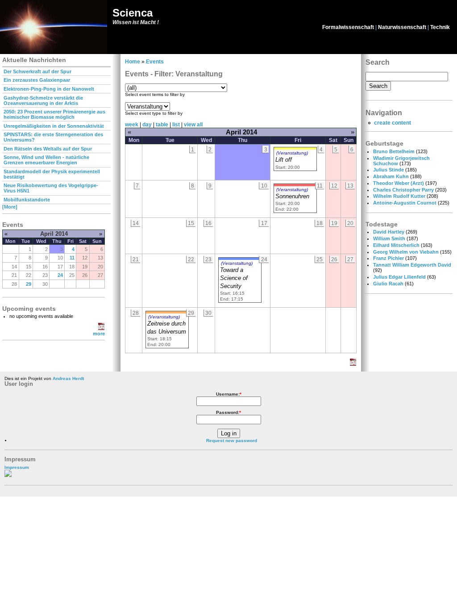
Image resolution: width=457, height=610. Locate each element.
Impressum (16, 467)
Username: (228, 394)
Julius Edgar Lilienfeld (399, 277)
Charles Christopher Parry (403, 189)
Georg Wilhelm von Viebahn (406, 252)
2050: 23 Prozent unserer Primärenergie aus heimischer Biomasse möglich (54, 114)
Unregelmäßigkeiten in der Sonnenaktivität (54, 126)
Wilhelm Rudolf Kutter (399, 196)
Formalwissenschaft (348, 27)
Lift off (283, 160)
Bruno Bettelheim (394, 151)
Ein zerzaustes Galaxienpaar (37, 80)
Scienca (132, 13)
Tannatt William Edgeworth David (412, 264)
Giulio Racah (388, 283)
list (176, 124)
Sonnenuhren (292, 196)
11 (72, 257)
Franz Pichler (388, 258)
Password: (228, 412)
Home (132, 61)
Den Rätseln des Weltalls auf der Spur (48, 148)
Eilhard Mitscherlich (396, 245)
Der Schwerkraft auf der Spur (37, 71)
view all (193, 124)
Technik (440, 27)
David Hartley (388, 231)
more (99, 333)
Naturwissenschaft (402, 27)
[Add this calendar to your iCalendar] (101, 328)
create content (392, 123)
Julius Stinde (388, 169)
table (162, 124)
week (131, 124)
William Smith (389, 238)
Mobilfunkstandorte (27, 199)
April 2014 (54, 233)
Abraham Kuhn (391, 176)
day (147, 124)
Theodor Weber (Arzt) (398, 183)
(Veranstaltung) (292, 152)
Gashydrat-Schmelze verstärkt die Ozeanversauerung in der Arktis (43, 100)
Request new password (231, 440)
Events (155, 61)
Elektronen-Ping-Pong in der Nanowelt (49, 89)
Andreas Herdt (68, 378)
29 (28, 284)
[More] (9, 206)
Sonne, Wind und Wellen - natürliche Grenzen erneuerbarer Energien (46, 160)
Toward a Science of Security (234, 278)
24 (60, 275)
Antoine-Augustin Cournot (404, 202)
